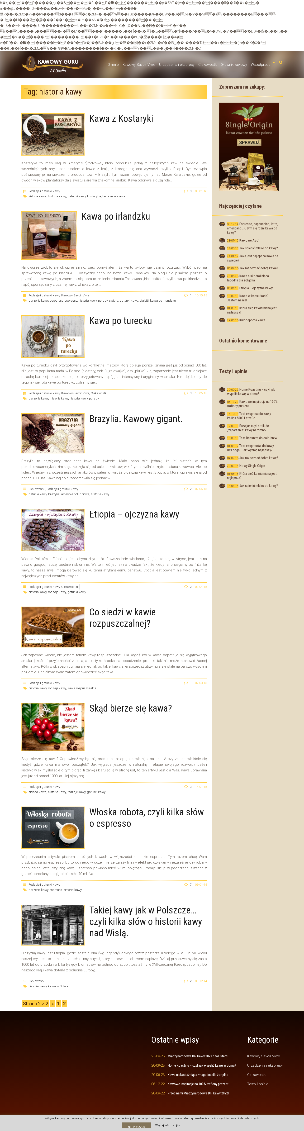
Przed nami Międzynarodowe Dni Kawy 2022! (198, 1093)
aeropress (56, 300)
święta (113, 300)
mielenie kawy (59, 398)
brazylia (54, 494)
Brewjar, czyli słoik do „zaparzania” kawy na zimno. (248, 428)
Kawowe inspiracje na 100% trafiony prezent (198, 1084)
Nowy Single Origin (252, 466)
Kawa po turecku (120, 320)
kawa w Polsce (58, 986)
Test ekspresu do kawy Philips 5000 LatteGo (249, 416)
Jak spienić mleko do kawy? (258, 248)
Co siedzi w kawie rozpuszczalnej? (122, 618)
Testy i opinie (257, 1084)
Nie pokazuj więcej (136, 1127)
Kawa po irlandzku (115, 216)
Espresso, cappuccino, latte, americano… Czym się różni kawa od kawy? (252, 228)
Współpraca (260, 64)
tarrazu (107, 196)
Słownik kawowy (234, 64)
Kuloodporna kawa (252, 320)
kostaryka (94, 196)
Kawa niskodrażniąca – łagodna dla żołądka (249, 278)
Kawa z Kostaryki (121, 118)
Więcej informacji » (167, 1125)
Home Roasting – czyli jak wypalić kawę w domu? (251, 391)
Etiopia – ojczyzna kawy (134, 514)
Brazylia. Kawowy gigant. (136, 418)
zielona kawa (37, 196)
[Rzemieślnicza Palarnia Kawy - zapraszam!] (249, 146)
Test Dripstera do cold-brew (258, 438)
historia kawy (57, 196)
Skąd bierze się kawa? (130, 708)
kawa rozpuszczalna (81, 688)
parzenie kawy (38, 300)
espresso (71, 300)
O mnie (113, 64)
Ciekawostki (207, 64)
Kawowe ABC (249, 240)
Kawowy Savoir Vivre (139, 64)
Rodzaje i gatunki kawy (44, 191)
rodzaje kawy (57, 592)
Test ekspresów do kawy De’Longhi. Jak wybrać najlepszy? (250, 448)
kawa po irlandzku (163, 300)
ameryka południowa (75, 494)
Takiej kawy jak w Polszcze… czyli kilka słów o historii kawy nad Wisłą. (145, 922)
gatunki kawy (76, 196)
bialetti (144, 300)
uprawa (119, 196)
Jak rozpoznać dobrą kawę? (258, 268)
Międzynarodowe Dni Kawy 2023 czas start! (198, 1056)
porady (103, 300)
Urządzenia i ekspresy (177, 64)
